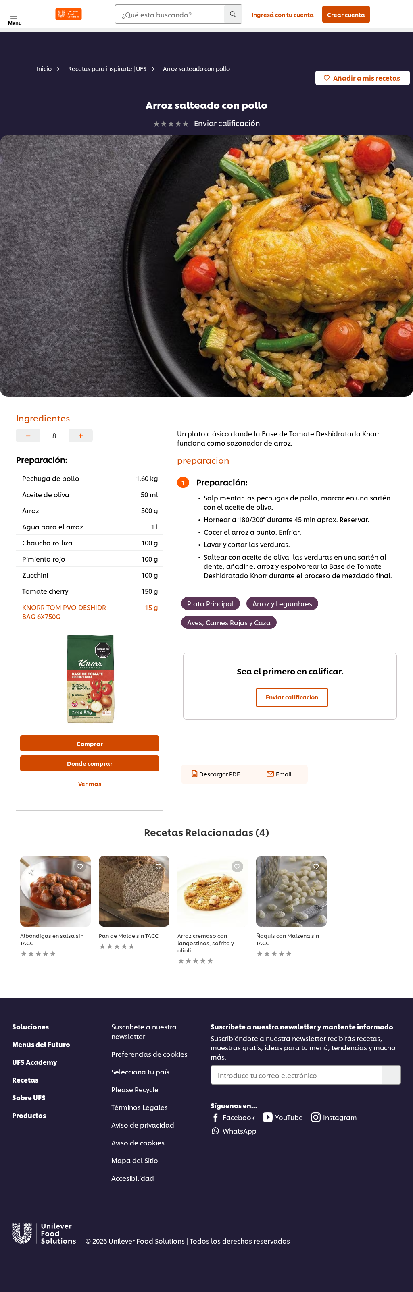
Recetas (25, 1079)
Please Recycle (135, 1089)
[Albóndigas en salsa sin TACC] (55, 891)
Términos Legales (139, 1107)
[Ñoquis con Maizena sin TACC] (291, 891)
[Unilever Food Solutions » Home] (68, 14)
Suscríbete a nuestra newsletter (144, 1031)
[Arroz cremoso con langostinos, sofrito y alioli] (212, 891)
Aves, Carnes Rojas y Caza (229, 622)
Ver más (89, 783)
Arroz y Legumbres (282, 603)
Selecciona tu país (140, 1071)
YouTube (289, 1117)
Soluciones (30, 1026)
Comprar (90, 743)
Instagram (340, 1117)
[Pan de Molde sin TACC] (134, 891)
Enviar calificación (292, 697)
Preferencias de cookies (149, 1053)
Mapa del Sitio (134, 1160)
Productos (29, 1115)
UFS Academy (34, 1061)
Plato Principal (210, 603)
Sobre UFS (29, 1097)
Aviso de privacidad (142, 1124)
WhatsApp (240, 1130)
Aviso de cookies (138, 1142)
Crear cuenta (346, 14)
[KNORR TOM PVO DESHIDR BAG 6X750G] (89, 678)
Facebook (239, 1117)
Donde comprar (90, 763)
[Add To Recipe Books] (80, 866)
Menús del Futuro (41, 1044)
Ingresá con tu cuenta (283, 14)
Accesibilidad (132, 1177)
